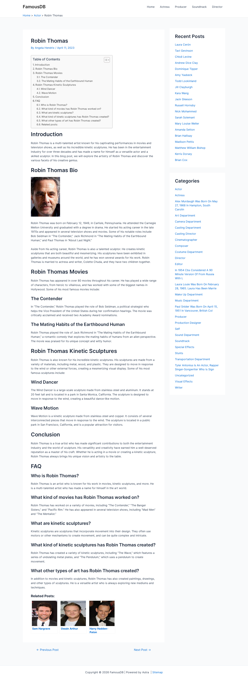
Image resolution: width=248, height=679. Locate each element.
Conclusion (42, 96)
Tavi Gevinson (184, 50)
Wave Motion (49, 92)
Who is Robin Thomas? (54, 104)
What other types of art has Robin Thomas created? (71, 120)
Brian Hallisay (183, 135)
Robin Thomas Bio (46, 68)
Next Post (142, 649)
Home (151, 6)
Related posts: (50, 124)
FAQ (37, 100)
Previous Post (47, 649)
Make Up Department (189, 294)
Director (217, 6)
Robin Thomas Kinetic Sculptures (55, 84)
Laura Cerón (183, 44)
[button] (105, 60)
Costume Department (189, 252)
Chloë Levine (183, 56)
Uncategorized (184, 375)
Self (177, 328)
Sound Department (187, 335)
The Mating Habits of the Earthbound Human (67, 80)
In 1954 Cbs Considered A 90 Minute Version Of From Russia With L (194, 274)
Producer (181, 6)
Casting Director (185, 233)
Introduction (42, 64)
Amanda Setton (185, 129)
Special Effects (184, 347)
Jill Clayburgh (183, 87)
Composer (181, 245)
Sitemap (157, 672)
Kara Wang (182, 93)
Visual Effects (183, 381)
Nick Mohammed (186, 111)
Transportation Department (192, 359)
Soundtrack (199, 6)
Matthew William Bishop (190, 147)
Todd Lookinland (185, 81)
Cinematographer (186, 239)
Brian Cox (181, 160)
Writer (179, 387)
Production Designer (188, 322)
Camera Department (188, 221)
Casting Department (188, 227)
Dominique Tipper (186, 69)
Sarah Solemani (185, 117)
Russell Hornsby (185, 105)
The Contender (49, 77)
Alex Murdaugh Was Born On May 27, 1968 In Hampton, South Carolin (196, 205)
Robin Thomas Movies (49, 73)
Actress (165, 6)
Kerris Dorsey (183, 154)
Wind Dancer (48, 88)
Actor (178, 189)
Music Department (187, 300)
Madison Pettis (184, 141)
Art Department (185, 215)
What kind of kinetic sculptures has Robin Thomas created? (75, 116)
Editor (179, 264)
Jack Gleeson (183, 99)
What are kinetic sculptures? (57, 112)
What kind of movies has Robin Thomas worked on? (71, 108)
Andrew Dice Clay (186, 62)
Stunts (179, 353)
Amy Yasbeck (183, 75)
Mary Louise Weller (187, 123)
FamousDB (34, 6)
